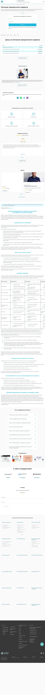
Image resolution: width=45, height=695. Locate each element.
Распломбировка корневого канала (35, 546)
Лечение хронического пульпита (36, 528)
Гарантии (20, 643)
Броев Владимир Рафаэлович (30, 186)
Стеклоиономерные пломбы (6, 543)
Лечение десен (5, 629)
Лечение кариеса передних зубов (20, 532)
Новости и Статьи (22, 635)
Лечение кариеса (13, 4)
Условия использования (25, 657)
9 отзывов (7, 188)
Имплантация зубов (12, 629)
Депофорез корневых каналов (35, 542)
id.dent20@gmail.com (33, 636)
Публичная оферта (34, 657)
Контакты (20, 639)
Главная (2, 4)
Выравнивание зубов (5, 632)
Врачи (20, 630)
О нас (20, 628)
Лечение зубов (8, 4)
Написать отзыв (22, 160)
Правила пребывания (42, 657)
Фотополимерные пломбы (7, 541)
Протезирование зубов (13, 632)
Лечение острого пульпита (35, 525)
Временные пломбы (6, 546)
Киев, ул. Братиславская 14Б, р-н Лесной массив (35, 628)
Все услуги (12, 634)
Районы (20, 633)
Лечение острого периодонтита (5, 525)
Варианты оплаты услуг (23, 641)
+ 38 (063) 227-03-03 (33, 632)
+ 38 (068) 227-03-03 (33, 630)
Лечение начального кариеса (21, 525)
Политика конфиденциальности (15, 657)
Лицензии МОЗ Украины (21, 647)
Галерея (20, 637)
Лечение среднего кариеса (21, 528)
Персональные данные (23, 645)
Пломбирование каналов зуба (36, 544)
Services (5, 4)
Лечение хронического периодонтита (6, 528)
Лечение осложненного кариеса (21, 530)
